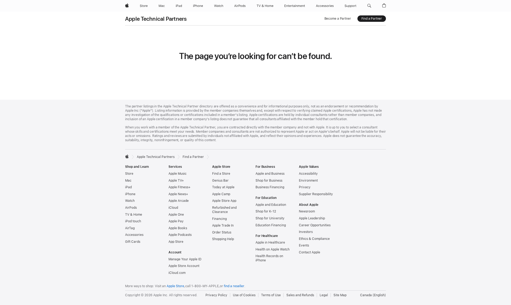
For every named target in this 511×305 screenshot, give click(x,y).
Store (129, 174)
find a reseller (234, 286)
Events (304, 245)
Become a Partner (337, 18)
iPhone (130, 194)
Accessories (134, 235)
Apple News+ (178, 194)
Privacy (305, 187)
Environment (308, 180)
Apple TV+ (176, 180)
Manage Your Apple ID (184, 259)
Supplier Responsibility (316, 194)
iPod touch (133, 221)
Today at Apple (223, 187)
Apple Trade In (223, 225)
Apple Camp (221, 194)
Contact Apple (309, 252)
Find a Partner (371, 18)
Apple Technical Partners (156, 18)
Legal (324, 295)
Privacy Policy (216, 295)
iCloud (173, 208)
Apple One (176, 214)
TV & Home (133, 214)
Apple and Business (270, 174)
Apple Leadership (312, 218)
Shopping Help (223, 239)
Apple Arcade (178, 201)
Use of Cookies (244, 295)
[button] (369, 6)
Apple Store (175, 286)
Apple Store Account (183, 266)
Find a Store (221, 174)
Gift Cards (132, 242)
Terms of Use (271, 295)
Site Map (340, 295)
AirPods (131, 208)
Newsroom (307, 211)
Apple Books (177, 228)
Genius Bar (220, 180)
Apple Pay (176, 221)
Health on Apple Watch (273, 249)
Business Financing (270, 187)
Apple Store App (224, 201)
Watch (130, 201)
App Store (175, 242)
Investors (306, 232)
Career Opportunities (315, 225)
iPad (128, 187)
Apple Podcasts (180, 235)
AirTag (130, 228)
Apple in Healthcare (270, 242)
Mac (128, 180)
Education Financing (271, 225)
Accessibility (308, 174)
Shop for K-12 (266, 211)
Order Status (221, 232)
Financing (219, 219)
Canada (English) (373, 295)
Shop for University (270, 218)
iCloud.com (177, 273)
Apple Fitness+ (179, 187)
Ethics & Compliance (314, 239)
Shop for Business (269, 180)
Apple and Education (271, 205)
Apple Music (177, 174)
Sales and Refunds (300, 295)
